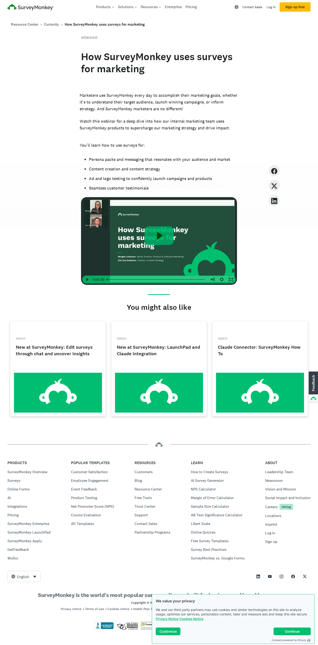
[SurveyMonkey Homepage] (30, 7)
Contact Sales (252, 7)
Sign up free (295, 7)
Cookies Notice (191, 619)
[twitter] (274, 185)
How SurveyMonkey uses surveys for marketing (105, 24)
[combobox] (24, 576)
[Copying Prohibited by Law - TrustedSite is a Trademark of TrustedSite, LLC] (150, 628)
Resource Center (24, 24)
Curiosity (51, 24)
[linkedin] (274, 200)
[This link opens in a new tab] (258, 576)
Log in (271, 7)
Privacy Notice (167, 619)
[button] (313, 387)
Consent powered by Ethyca (289, 640)
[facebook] (274, 170)
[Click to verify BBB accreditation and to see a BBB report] (104, 628)
